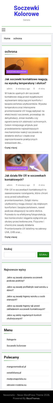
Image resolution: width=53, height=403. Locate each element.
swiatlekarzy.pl (14, 372)
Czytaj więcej (11, 147)
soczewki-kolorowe (16, 71)
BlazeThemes (33, 398)
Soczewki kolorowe (26, 11)
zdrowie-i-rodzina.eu (16, 385)
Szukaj (8, 249)
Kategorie (11, 339)
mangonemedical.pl (16, 366)
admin (9, 88)
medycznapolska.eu (16, 379)
